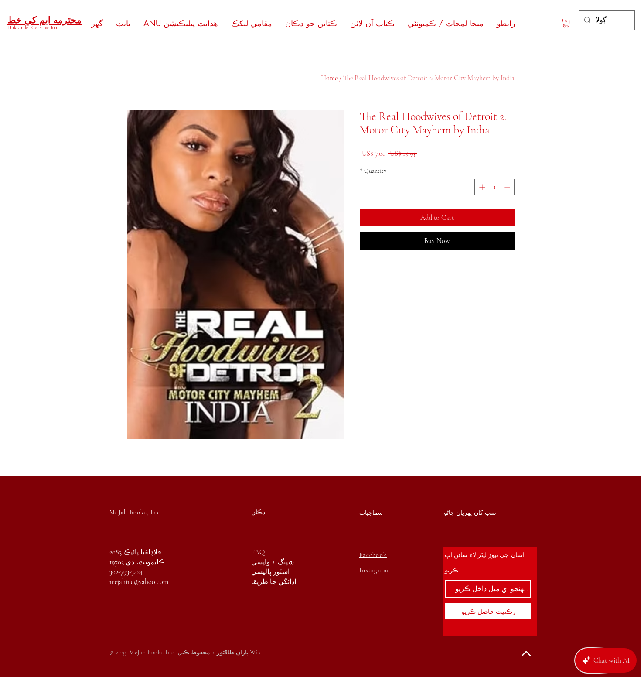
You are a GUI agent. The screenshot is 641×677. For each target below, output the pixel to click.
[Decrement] (507, 187)
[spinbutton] (494, 187)
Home (329, 78)
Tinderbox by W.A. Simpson (102, 629)
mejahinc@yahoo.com (138, 582)
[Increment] (481, 187)
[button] (566, 23)
